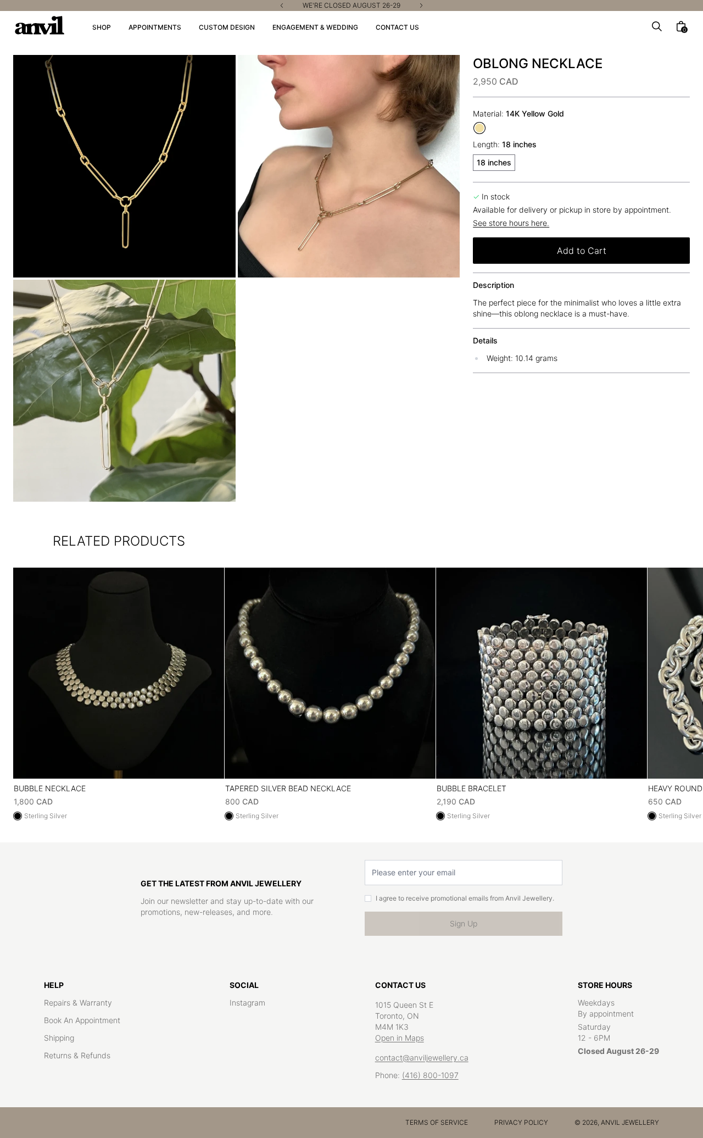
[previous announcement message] (281, 5)
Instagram (247, 1002)
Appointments (155, 27)
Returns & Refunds (77, 1055)
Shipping (59, 1037)
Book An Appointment (82, 1020)
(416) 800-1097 (430, 1075)
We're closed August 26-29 (351, 5)
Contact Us (397, 27)
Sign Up (463, 923)
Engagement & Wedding (315, 27)
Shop (101, 27)
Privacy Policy (521, 1122)
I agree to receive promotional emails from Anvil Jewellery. (465, 898)
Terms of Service (436, 1122)
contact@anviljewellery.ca (421, 1057)
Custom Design (227, 27)
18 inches (494, 162)
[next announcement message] (421, 5)
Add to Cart (581, 250)
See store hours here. (511, 222)
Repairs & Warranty (78, 1002)
